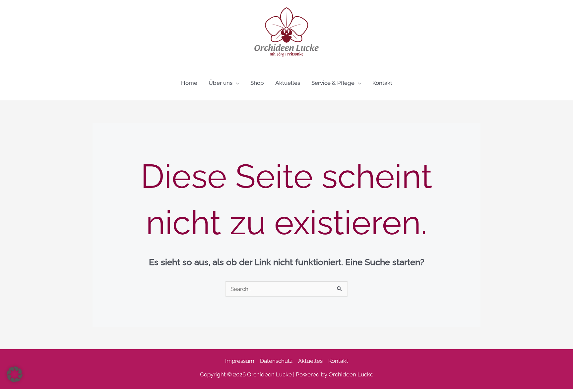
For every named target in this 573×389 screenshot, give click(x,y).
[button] (235, 83)
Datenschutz (276, 361)
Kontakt (338, 361)
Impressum (239, 361)
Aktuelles (310, 361)
